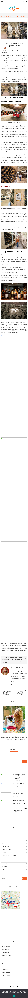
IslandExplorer (5, 863)
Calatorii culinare (6, 846)
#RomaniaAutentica (6, 840)
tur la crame (14, 661)
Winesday (4, 662)
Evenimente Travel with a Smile (11, 41)
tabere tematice (7, 661)
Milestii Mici (11, 657)
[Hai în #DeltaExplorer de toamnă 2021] (6, 786)
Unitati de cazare (6, 869)
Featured (23, 41)
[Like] (25, 658)
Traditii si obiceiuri (6, 866)
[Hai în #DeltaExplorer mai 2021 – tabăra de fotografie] (6, 811)
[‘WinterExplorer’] (10, 900)
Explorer (4, 858)
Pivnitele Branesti (18, 657)
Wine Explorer (20, 661)
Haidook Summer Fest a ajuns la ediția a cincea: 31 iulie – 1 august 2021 (20, 793)
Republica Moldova (6, 659)
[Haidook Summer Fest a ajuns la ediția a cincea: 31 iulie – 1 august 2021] (6, 794)
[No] (26, 993)
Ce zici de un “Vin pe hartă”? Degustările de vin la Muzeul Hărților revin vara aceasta (19, 802)
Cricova (7, 657)
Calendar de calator (6, 849)
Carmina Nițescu (20, 667)
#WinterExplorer (5, 843)
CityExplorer (4, 852)
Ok (14, 996)
